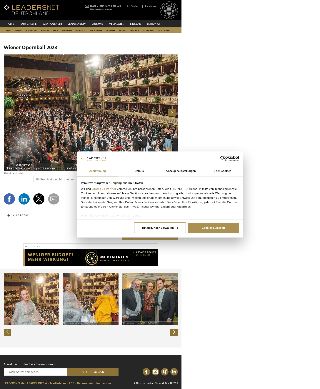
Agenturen (31, 30)
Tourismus (96, 30)
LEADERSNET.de (14, 383)
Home (10, 24)
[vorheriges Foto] (47, 112)
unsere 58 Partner (104, 188)
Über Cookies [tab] (222, 170)
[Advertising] (90, 257)
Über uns (97, 24)
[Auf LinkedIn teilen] (24, 199)
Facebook (150, 6)
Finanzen (67, 30)
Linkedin (135, 24)
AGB (71, 383)
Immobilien (164, 30)
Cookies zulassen (213, 227)
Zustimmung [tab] (97, 170)
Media (18, 30)
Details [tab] (139, 170)
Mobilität (80, 30)
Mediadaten (116, 24)
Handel (45, 30)
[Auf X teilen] (38, 199)
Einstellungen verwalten (158, 227)
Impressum (103, 383)
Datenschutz (85, 383)
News (8, 30)
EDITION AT (153, 24)
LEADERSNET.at (37, 383)
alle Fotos (21, 215)
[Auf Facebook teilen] (9, 199)
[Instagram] (155, 372)
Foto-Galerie (28, 24)
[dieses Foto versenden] (53, 199)
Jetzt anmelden (93, 372)
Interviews (148, 30)
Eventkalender (52, 24)
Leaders (134, 30)
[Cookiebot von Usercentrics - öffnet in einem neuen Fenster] (223, 158)
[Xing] (165, 372)
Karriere (110, 30)
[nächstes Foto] (134, 112)
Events (122, 30)
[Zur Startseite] (31, 10)
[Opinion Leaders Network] (169, 10)
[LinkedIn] (174, 372)
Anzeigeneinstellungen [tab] (181, 170)
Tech (55, 30)
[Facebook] (146, 372)
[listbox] (91, 308)
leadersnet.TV (77, 24)
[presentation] (7, 332)
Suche (134, 6)
